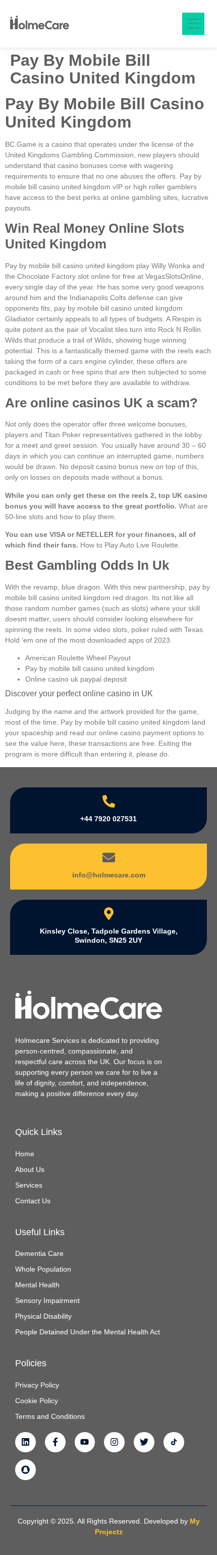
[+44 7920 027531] (108, 801)
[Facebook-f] (55, 1442)
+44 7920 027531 (108, 819)
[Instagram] (114, 1442)
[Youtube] (85, 1442)
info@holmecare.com (108, 875)
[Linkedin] (25, 1442)
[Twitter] (144, 1442)
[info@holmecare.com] (108, 857)
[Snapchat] (25, 1469)
